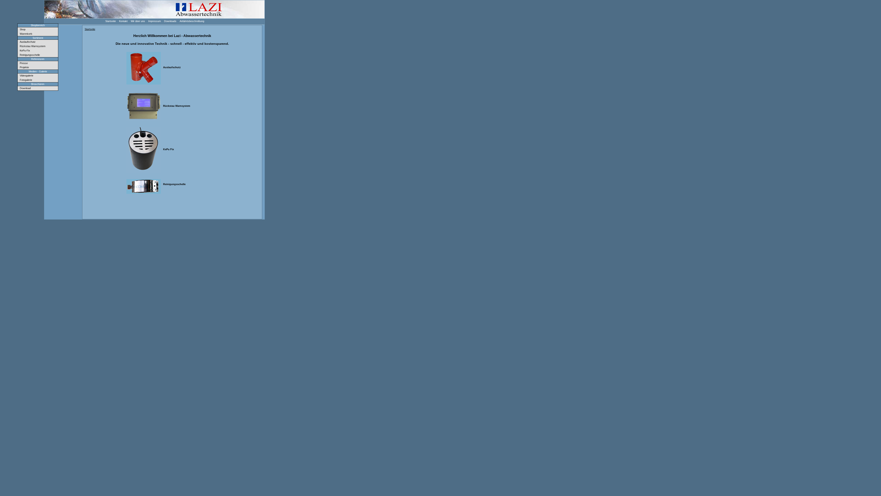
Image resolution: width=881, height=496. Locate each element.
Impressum (155, 21)
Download (25, 88)
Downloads (170, 21)
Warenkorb (25, 33)
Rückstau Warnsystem (32, 46)
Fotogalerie (25, 80)
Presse (23, 63)
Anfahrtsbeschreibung (192, 21)
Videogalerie (26, 75)
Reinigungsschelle (29, 55)
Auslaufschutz (27, 41)
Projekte (24, 67)
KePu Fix (168, 149)
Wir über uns (138, 21)
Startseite (111, 21)
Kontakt (123, 21)
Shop (22, 29)
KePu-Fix (24, 50)
